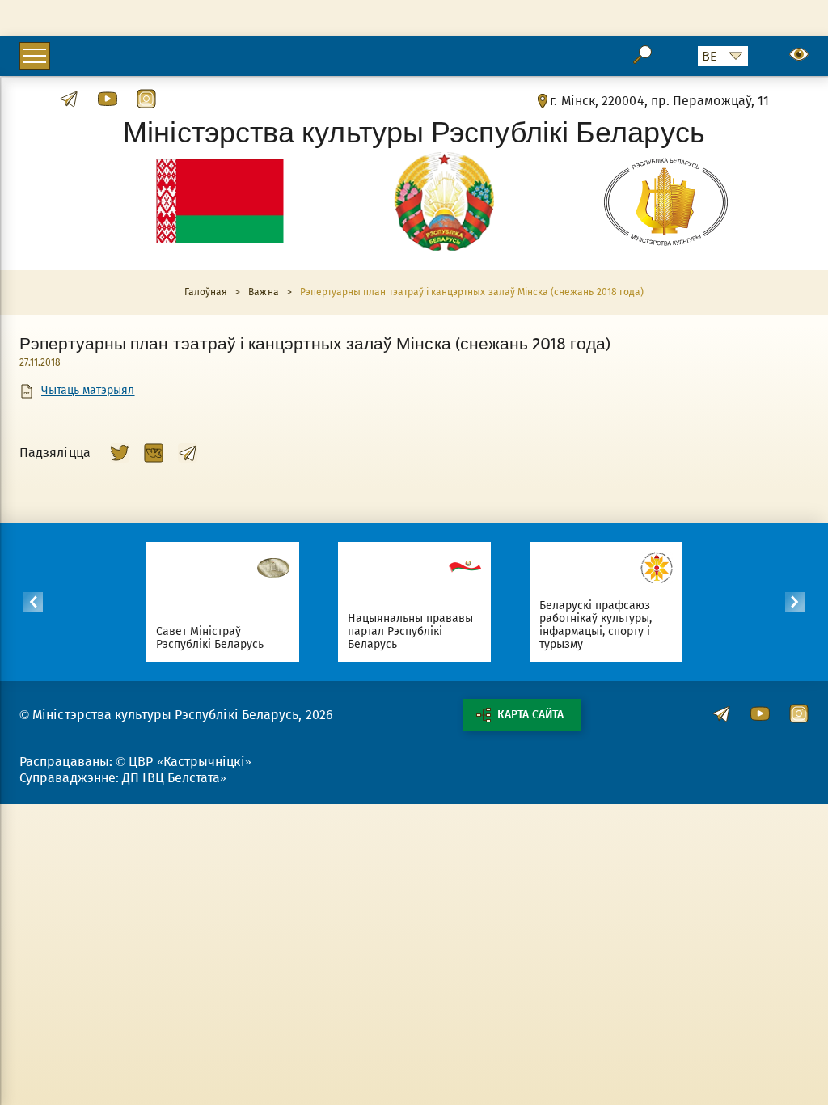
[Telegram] (187, 453)
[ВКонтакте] (153, 453)
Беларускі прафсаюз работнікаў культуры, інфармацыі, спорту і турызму (596, 625)
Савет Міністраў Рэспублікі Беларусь (210, 637)
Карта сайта (530, 715)
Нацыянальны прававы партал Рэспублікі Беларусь (411, 631)
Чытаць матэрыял (88, 390)
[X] (119, 453)
